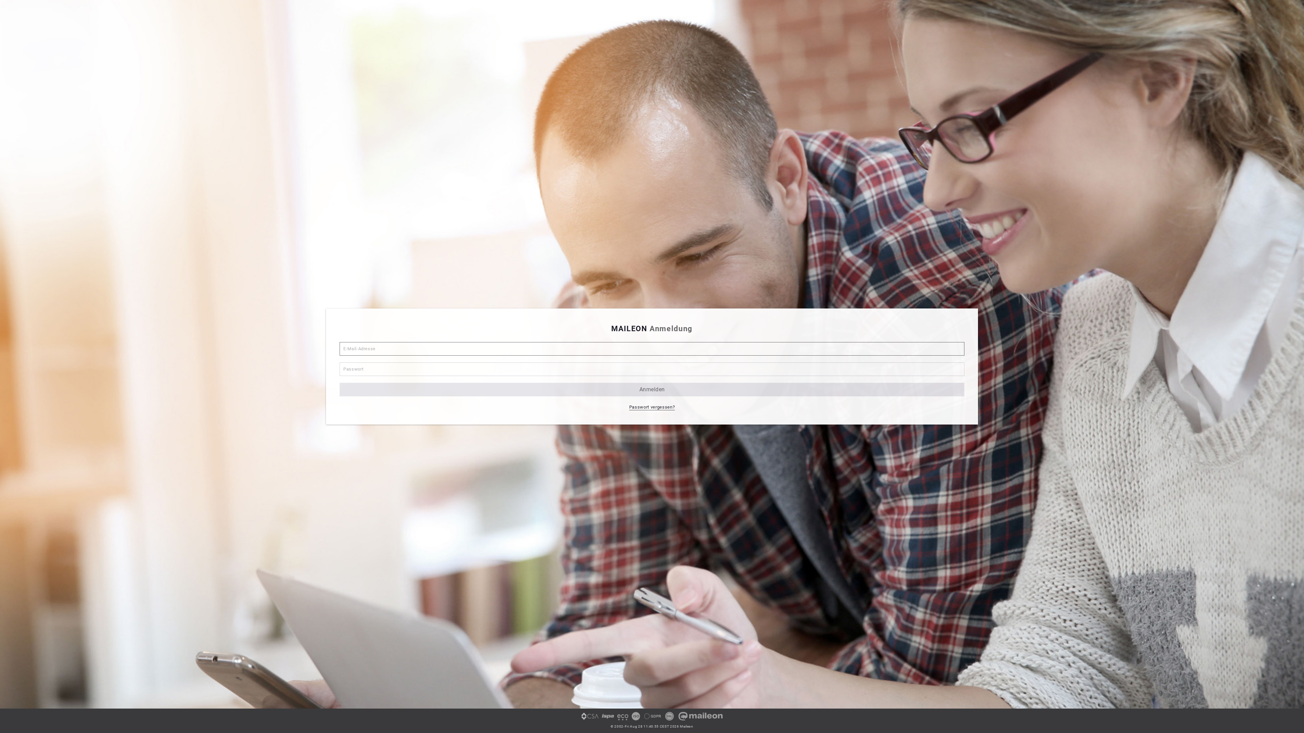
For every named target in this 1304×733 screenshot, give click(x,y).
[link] (589, 719)
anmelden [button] (652, 389)
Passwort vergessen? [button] (652, 407)
